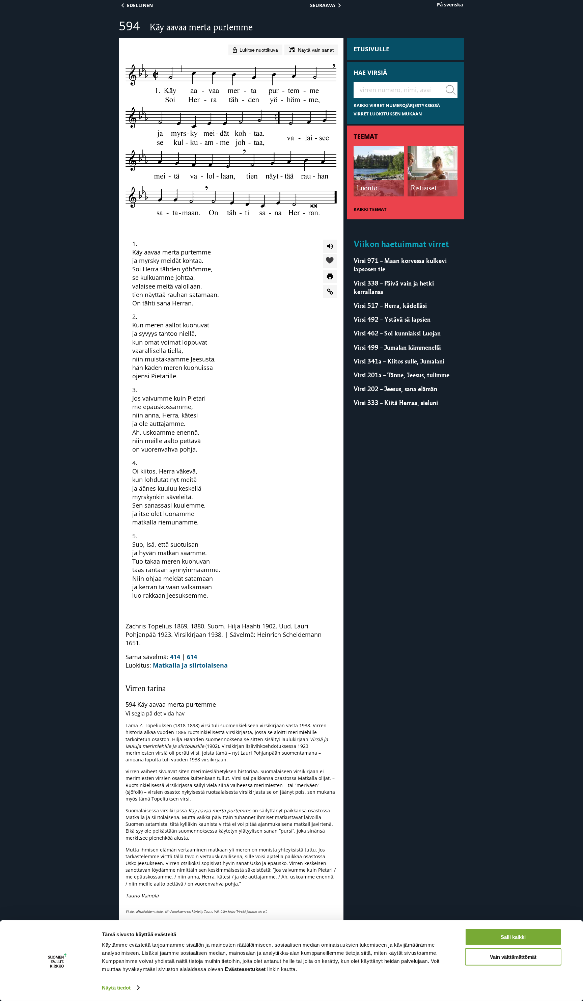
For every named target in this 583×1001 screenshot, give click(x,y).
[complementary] (231, 798)
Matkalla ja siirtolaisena (190, 665)
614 (192, 657)
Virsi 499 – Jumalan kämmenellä (397, 347)
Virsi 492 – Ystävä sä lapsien (392, 319)
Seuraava (322, 5)
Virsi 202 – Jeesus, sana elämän (395, 389)
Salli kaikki (513, 937)
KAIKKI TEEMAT (370, 209)
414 (175, 657)
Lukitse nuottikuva (259, 50)
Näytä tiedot (116, 988)
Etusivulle (371, 49)
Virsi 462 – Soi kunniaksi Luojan (397, 333)
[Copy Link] (330, 291)
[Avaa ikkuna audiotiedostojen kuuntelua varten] (330, 246)
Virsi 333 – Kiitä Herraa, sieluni (396, 403)
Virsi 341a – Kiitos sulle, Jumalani (399, 361)
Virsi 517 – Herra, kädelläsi (390, 305)
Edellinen (140, 5)
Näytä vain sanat (316, 50)
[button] (330, 261)
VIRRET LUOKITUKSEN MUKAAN (388, 114)
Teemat (366, 136)
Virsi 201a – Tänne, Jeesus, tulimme (401, 375)
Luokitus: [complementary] (231, 768)
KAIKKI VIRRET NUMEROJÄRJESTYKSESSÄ (397, 105)
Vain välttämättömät (513, 956)
